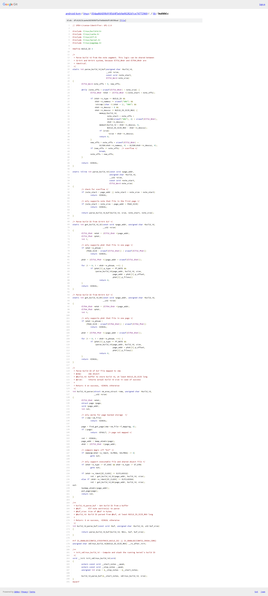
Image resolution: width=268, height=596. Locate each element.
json (263, 591)
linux (86, 13)
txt (256, 591)
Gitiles (17, 591)
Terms (32, 591)
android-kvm (73, 13)
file (123, 20)
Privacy (24, 591)
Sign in (262, 4)
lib (154, 13)
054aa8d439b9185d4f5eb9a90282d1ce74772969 (119, 13)
